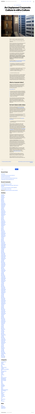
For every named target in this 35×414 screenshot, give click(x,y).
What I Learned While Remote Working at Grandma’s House (9, 178)
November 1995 (3, 353)
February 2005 (3, 287)
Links (2, 376)
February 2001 (3, 329)
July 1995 (2, 354)
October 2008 (3, 257)
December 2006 (3, 270)
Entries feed (2, 406)
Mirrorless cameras (3, 377)
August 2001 (3, 323)
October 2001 (3, 322)
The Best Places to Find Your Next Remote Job (7, 179)
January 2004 (3, 299)
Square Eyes (3, 392)
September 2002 (3, 313)
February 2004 (3, 298)
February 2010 (3, 242)
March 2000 (2, 331)
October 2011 (3, 223)
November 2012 (3, 212)
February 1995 (3, 356)
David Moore (3, 1)
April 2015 (2, 200)
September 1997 (3, 342)
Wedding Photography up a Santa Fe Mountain (11, 190)
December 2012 (3, 211)
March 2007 (2, 268)
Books (2, 366)
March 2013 (2, 209)
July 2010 (2, 237)
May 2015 (2, 199)
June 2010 (2, 238)
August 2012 (3, 215)
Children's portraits (3, 367)
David (16, 12)
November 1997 (3, 340)
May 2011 (2, 228)
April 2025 (2, 194)
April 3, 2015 (19, 12)
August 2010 (3, 236)
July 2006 (2, 272)
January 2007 (3, 269)
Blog (25, 1)
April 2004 (2, 296)
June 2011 (2, 227)
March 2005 (2, 286)
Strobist (2, 393)
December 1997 (3, 339)
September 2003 (3, 303)
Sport (2, 391)
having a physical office (21, 107)
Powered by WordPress (9, 412)
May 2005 (2, 284)
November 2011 (3, 222)
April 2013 (2, 208)
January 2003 (3, 310)
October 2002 (3, 312)
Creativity (2, 368)
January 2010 (3, 243)
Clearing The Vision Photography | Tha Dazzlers (7, 187)
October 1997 (3, 341)
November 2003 (3, 301)
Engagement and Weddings (5, 369)
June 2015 (2, 198)
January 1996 (3, 352)
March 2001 (2, 328)
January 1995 (3, 357)
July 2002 (2, 315)
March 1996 (2, 351)
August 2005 (3, 281)
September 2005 (3, 280)
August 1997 (3, 343)
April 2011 (2, 229)
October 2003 (3, 302)
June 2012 (2, 217)
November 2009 (3, 245)
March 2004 (2, 297)
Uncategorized (3, 399)
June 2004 (2, 294)
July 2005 (2, 282)
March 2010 (2, 241)
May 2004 (2, 295)
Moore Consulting (3, 380)
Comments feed (3, 407)
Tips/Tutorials (3, 396)
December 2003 (3, 300)
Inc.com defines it (12, 89)
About (24, 1)
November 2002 (3, 311)
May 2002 (2, 316)
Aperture (2, 362)
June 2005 (2, 283)
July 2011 (2, 226)
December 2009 (3, 244)
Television (2, 395)
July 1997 (2, 344)
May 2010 (2, 239)
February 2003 (3, 309)
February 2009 (3, 253)
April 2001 (2, 327)
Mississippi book (3, 378)
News (2, 382)
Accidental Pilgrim (3, 361)
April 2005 (2, 285)
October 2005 (3, 279)
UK (1, 398)
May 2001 (2, 326)
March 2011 (2, 230)
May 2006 (2, 273)
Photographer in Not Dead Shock (5, 176)
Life (1, 375)
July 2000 (2, 330)
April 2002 (2, 317)
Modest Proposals (3, 379)
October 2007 (3, 265)
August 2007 (3, 266)
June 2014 (2, 202)
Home (22, 1)
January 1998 (3, 338)
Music (2, 381)
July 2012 (2, 216)
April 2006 (2, 274)
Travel (2, 397)
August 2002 (3, 314)
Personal (2, 384)
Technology (2, 394)
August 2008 (3, 259)
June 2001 (2, 325)
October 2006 (3, 271)
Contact (30, 1)
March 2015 (2, 201)
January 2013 (3, 210)
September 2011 (3, 224)
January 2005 (3, 288)
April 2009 (2, 251)
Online (2, 383)
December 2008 (3, 255)
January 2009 (3, 254)
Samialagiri (2, 185)
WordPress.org (3, 408)
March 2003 (2, 308)
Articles (28, 1)
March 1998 (2, 337)
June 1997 (2, 345)
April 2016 (2, 196)
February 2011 (3, 231)
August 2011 (3, 225)
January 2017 (3, 195)
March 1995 (2, 355)
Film (1, 370)
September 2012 (3, 214)
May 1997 (2, 346)
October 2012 (3, 213)
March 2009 (2, 252)
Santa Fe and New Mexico (4, 389)
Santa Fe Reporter (3, 390)
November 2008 (3, 256)
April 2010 (2, 240)
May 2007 (2, 267)
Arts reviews (3, 364)
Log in (2, 405)
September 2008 (3, 258)
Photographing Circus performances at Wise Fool (8, 175)
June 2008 (2, 260)
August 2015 (3, 197)
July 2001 (2, 324)
